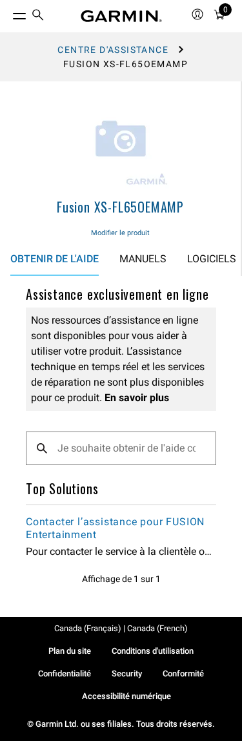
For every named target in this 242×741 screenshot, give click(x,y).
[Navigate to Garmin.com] (121, 16)
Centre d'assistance (112, 50)
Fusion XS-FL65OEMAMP (120, 206)
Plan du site (69, 651)
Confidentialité (64, 673)
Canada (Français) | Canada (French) (121, 628)
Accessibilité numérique (126, 696)
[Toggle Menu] (7, 13)
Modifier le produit (120, 233)
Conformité (183, 673)
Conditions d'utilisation (153, 651)
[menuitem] (38, 16)
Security (127, 673)
